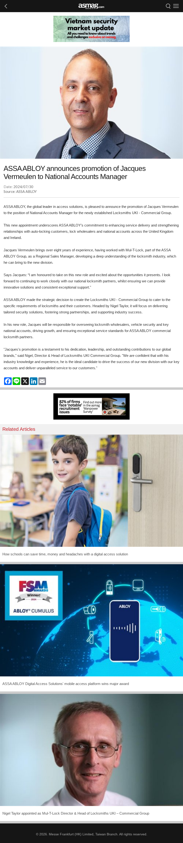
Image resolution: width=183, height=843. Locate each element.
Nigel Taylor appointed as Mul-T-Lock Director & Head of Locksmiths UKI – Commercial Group (75, 813)
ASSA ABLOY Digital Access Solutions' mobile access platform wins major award (65, 684)
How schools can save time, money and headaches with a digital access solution (65, 554)
